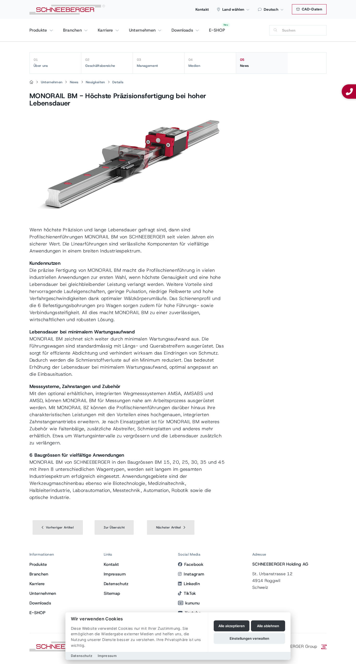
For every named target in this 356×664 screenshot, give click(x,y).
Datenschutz (116, 583)
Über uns (41, 62)
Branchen (73, 30)
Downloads (182, 30)
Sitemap (112, 593)
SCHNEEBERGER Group (294, 646)
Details (117, 82)
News (244, 62)
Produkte (38, 30)
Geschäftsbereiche (100, 62)
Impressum (115, 574)
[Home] (31, 82)
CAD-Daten (311, 9)
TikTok (190, 593)
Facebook (193, 564)
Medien (194, 62)
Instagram (194, 574)
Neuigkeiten (95, 82)
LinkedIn (192, 583)
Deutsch (271, 9)
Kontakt (202, 9)
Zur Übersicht (114, 527)
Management (147, 62)
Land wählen (233, 9)
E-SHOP (217, 30)
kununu (192, 603)
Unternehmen (143, 30)
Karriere (106, 30)
